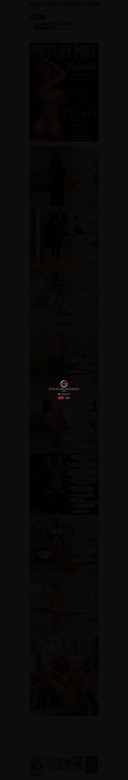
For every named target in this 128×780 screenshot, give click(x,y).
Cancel (67, 397)
